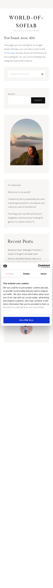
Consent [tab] (9, 273)
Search (11, 94)
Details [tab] (26, 273)
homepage (9, 52)
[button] (26, 4)
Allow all (26, 320)
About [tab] (43, 273)
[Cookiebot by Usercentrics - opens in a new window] (38, 266)
